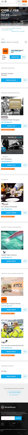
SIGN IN (19, 1)
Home (2, 423)
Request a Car (11, 126)
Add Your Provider (14, 392)
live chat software (14, 395)
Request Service (11, 261)
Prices (3, 42)
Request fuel (15, 57)
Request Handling (11, 80)
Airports (24, 4)
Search (18, 418)
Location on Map (5, 22)
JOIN (24, 1)
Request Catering (11, 212)
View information (6, 122)
